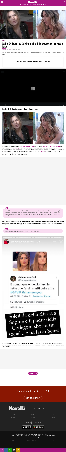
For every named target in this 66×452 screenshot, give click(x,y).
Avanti (32, 373)
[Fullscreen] (63, 105)
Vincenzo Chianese (7, 49)
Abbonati (43, 4)
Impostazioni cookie (52, 440)
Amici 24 (29, 4)
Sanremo (22, 4)
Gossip (13, 417)
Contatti (13, 440)
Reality (33, 414)
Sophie (43, 151)
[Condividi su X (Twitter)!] (14, 450)
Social (52, 414)
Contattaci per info (33, 398)
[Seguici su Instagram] (2, 450)
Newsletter (36, 4)
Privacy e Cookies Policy (33, 440)
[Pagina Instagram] (64, 2)
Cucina (53, 417)
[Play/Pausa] (2, 105)
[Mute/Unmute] (5, 105)
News (3, 40)
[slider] (10, 105)
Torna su (33, 443)
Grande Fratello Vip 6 (27, 146)
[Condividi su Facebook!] (6, 450)
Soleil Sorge (15, 148)
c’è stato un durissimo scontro (51, 146)
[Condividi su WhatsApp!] (10, 450)
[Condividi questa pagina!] (18, 450)
